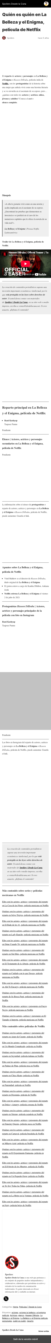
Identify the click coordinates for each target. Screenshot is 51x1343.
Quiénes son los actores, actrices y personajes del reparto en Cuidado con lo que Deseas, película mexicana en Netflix (23, 973)
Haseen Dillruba (32, 1315)
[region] (25, 126)
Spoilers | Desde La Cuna (16, 302)
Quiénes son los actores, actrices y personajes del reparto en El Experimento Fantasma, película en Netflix (23, 1153)
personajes (7, 1321)
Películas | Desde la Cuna (30, 1307)
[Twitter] (6, 1298)
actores (15, 1312)
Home (15, 1307)
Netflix (5, 83)
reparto (30, 1321)
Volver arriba (43, 1331)
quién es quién (19, 1321)
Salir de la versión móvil (25, 1339)
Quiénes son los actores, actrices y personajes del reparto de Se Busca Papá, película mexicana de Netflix (23, 996)
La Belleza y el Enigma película (34, 1318)
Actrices (13, 1315)
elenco (21, 1315)
